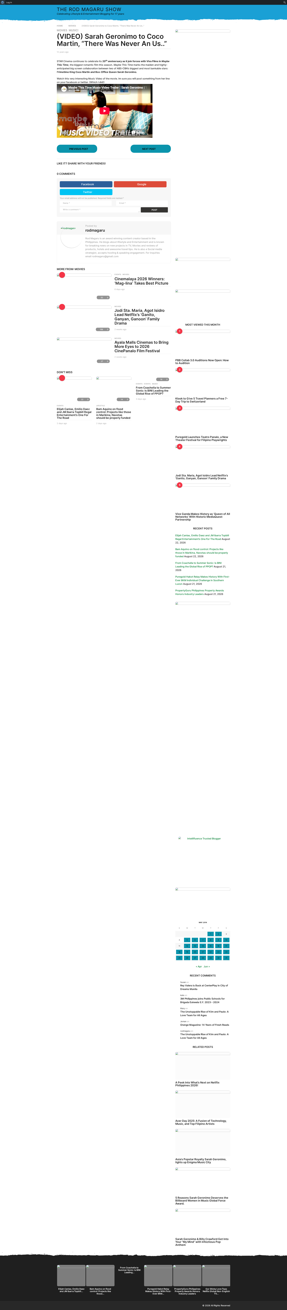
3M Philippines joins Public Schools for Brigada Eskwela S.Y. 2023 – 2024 (202, 1000)
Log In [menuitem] (9, 2)
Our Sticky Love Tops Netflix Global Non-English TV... (216, 1291)
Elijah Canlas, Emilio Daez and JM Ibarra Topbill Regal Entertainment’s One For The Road (74, 413)
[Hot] (62, 378)
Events (139, 384)
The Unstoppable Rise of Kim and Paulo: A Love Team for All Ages (204, 1013)
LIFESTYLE (100, 406)
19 (187, 952)
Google (141, 184)
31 (226, 958)
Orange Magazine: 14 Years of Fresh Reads (204, 1024)
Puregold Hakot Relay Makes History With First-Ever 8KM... (158, 1291)
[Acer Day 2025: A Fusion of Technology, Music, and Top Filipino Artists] (202, 1104)
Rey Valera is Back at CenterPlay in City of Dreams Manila (204, 987)
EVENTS (118, 274)
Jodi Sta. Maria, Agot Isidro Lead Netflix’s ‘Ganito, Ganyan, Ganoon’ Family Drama (140, 317)
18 (179, 952)
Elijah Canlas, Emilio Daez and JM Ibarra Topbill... (71, 1290)
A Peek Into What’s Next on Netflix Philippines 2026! (197, 1084)
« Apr (199, 966)
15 (211, 946)
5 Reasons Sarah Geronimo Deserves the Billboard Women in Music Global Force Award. (201, 1200)
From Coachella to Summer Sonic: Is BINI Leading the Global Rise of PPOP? (153, 390)
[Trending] (62, 275)
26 (187, 958)
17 (226, 946)
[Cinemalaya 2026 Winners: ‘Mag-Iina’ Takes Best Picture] (84, 287)
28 (203, 958)
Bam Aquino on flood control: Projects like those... (100, 1291)
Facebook (87, 184)
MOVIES (62, 30)
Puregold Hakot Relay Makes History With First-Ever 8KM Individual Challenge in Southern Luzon (202, 580)
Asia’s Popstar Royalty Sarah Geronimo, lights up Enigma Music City (200, 1161)
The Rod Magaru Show (89, 9)
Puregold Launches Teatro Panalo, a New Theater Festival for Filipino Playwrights (201, 438)
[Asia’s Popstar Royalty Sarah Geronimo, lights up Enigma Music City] (202, 1142)
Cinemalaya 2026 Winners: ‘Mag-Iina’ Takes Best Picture (141, 281)
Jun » (207, 966)
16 (218, 946)
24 (226, 952)
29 (211, 958)
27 (195, 958)
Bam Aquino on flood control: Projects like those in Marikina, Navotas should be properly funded (113, 413)
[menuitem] (2, 2)
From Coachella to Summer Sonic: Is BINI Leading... (129, 1270)
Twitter (87, 192)
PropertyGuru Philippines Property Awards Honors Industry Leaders (187, 1291)
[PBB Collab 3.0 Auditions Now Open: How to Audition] (202, 343)
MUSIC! (73, 30)
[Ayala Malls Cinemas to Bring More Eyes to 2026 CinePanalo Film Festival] (84, 351)
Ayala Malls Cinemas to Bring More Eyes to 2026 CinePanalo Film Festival (141, 346)
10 (226, 940)
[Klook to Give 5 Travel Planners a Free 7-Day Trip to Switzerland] (202, 382)
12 (187, 946)
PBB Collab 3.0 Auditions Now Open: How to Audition (202, 362)
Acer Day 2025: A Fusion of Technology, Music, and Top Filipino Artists (201, 1122)
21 (203, 952)
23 (218, 952)
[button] (222, 11)
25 (179, 958)
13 (195, 946)
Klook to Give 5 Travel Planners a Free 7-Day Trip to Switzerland (201, 400)
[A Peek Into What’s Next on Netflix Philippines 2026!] (202, 1065)
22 (211, 952)
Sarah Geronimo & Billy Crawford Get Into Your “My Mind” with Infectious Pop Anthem (202, 1241)
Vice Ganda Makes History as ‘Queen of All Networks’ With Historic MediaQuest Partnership (202, 516)
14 (203, 946)
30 (218, 958)
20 (195, 952)
